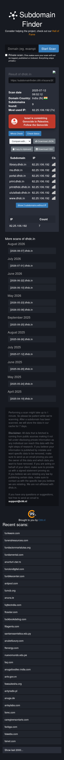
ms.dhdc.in (16, 170)
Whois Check (16, 133)
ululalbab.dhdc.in (19, 192)
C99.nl (41, 520)
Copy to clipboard (22, 149)
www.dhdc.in (17, 198)
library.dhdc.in (17, 164)
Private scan (32, 57)
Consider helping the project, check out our (32, 32)
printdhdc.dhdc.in (19, 187)
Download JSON (46, 141)
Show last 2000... (14, 750)
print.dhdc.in (16, 181)
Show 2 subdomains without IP (32, 205)
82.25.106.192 (40, 164)
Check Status (33, 133)
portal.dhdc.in (17, 176)
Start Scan (48, 48)
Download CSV (45, 149)
